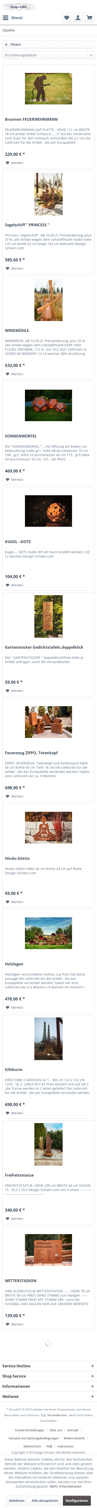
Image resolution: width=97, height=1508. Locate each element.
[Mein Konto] (78, 17)
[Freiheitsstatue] (48, 1144)
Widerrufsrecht (74, 1438)
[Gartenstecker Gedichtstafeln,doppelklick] (48, 616)
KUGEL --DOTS (18, 541)
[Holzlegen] (48, 933)
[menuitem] (12, 17)
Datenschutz (32, 1446)
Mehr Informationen (66, 1486)
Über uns (55, 1430)
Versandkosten (57, 1415)
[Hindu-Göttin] (48, 827)
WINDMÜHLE (17, 330)
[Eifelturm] (48, 1038)
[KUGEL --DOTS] (48, 511)
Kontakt (73, 1430)
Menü (17, 17)
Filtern (15, 44)
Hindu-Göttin (17, 858)
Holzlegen (14, 964)
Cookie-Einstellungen (29, 1430)
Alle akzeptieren (45, 1500)
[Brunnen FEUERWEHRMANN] (48, 88)
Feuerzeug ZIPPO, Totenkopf (31, 752)
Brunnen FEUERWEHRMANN (31, 119)
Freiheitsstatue (19, 1175)
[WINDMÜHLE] (48, 299)
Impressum (65, 1446)
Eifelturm (14, 1069)
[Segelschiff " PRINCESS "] (48, 194)
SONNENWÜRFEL (21, 436)
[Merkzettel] (66, 17)
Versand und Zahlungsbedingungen (34, 1438)
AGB (49, 1446)
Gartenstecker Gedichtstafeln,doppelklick (44, 647)
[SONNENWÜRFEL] (48, 405)
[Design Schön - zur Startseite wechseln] (18, 6)
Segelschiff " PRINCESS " (27, 225)
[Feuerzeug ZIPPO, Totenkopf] (48, 722)
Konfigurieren (77, 1500)
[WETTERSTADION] (48, 1250)
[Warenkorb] (89, 17)
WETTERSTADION (20, 1280)
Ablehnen (16, 1500)
